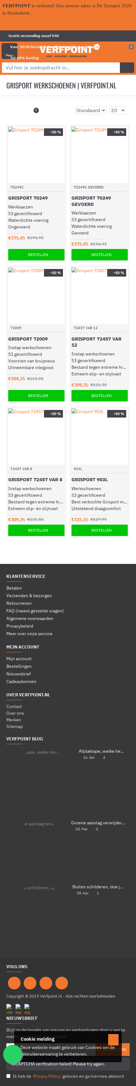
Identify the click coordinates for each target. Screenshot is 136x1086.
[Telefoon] (61, 983)
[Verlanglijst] (52, 179)
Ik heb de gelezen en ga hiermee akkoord (68, 1076)
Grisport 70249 (28, 198)
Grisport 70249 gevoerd (91, 201)
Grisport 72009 (28, 339)
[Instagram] (30, 983)
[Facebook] (14, 983)
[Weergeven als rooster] (14, 110)
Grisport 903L (89, 479)
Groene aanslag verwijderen (98, 823)
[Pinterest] (46, 983)
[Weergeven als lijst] (22, 110)
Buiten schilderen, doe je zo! (99, 887)
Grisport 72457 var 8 (35, 479)
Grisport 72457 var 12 (96, 342)
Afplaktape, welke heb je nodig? (102, 751)
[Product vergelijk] (61, 179)
